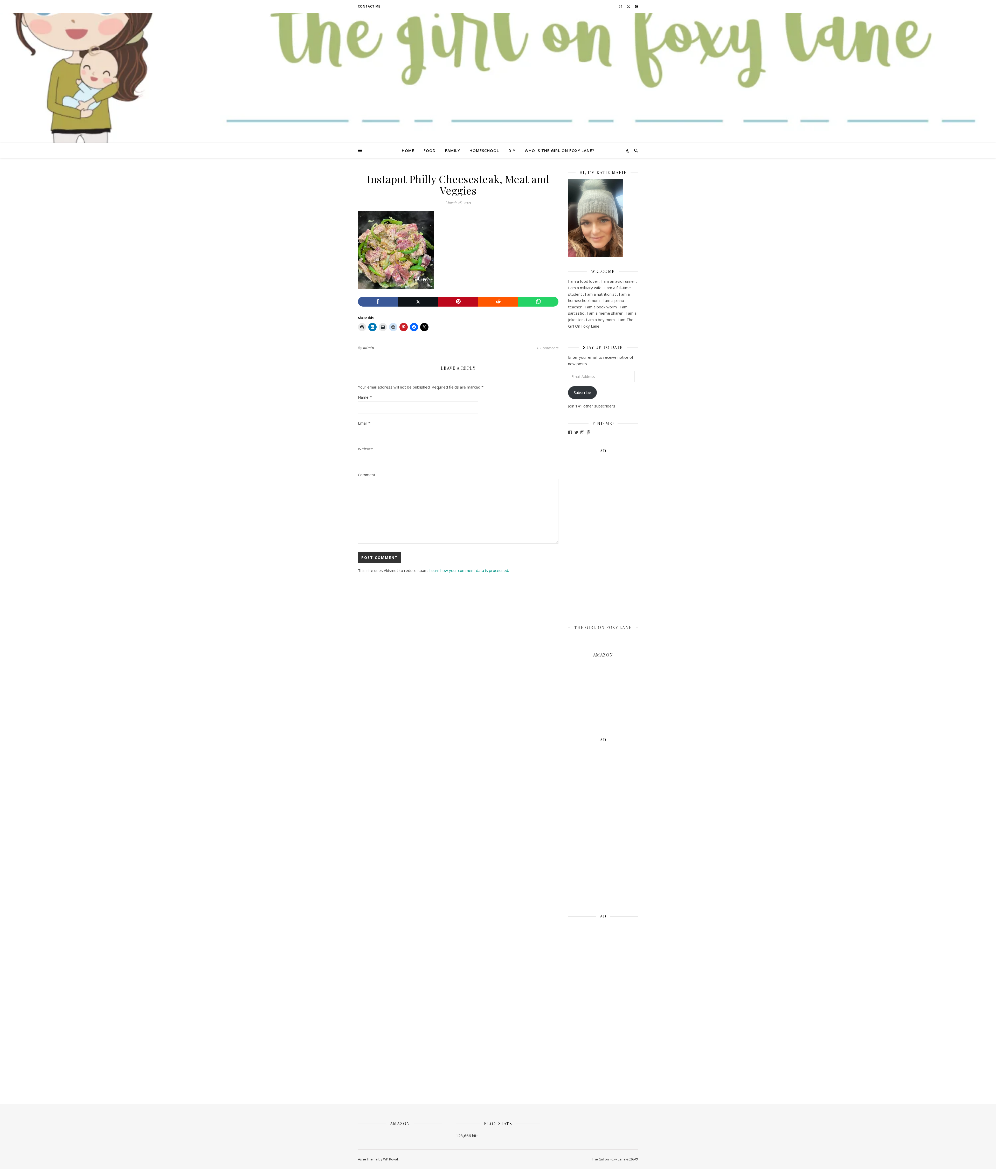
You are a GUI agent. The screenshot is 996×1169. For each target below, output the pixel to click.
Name (365, 397)
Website (365, 448)
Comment (366, 474)
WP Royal (390, 1159)
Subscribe (582, 392)
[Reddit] (498, 302)
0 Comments (547, 347)
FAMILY (452, 150)
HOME (408, 150)
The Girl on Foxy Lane (603, 627)
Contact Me (369, 6)
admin (368, 347)
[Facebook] (378, 302)
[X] (418, 302)
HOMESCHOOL (484, 150)
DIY (511, 150)
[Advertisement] (603, 535)
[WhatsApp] (538, 302)
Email (364, 423)
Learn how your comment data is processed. (469, 570)
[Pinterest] (458, 302)
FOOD (430, 150)
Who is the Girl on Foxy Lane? (559, 150)
